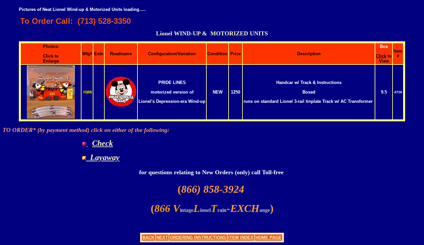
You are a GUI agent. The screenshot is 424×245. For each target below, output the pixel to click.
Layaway (103, 157)
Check (102, 143)
